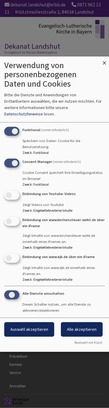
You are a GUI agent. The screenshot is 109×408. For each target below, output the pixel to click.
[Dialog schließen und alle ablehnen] (104, 60)
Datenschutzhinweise (23, 114)
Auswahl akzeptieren (29, 329)
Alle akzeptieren (82, 329)
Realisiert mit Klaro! (88, 342)
